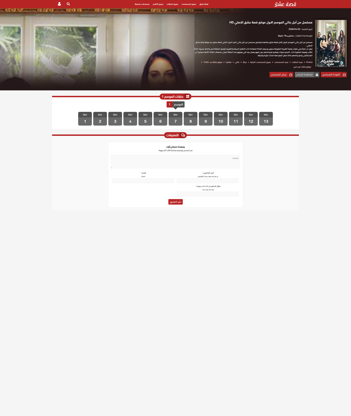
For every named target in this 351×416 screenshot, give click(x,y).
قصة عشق (203, 4)
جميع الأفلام (158, 4)
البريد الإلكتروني (208, 173)
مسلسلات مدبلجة (142, 4)
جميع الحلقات (172, 4)
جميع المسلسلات (188, 4)
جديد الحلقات (297, 62)
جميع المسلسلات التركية (260, 62)
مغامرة (228, 62)
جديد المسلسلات (281, 62)
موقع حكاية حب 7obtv (212, 62)
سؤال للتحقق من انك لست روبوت (207, 186)
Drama (309, 62)
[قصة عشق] (285, 4)
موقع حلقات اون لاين (302, 66)
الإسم (143, 173)
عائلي (237, 62)
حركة (245, 62)
